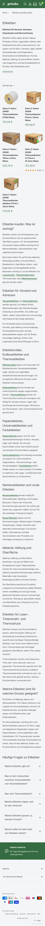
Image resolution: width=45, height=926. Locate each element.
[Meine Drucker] (35, 3)
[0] (40, 4)
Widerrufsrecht (31, 914)
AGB (38, 914)
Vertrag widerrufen (22, 918)
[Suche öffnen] (25, 4)
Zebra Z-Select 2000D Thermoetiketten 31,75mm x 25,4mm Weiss (32, 155)
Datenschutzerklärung (11, 914)
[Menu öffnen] (3, 4)
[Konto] (30, 4)
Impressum (22, 914)
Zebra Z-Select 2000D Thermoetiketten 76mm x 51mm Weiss (10, 155)
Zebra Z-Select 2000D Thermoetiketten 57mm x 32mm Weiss (32, 114)
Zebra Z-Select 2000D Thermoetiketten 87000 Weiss (10, 113)
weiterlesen (7, 71)
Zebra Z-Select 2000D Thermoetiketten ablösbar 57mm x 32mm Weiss (10, 200)
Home (4, 13)
